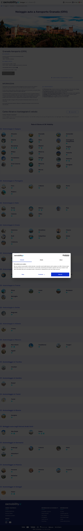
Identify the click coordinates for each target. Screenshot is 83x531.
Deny (23, 274)
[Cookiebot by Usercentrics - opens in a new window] (63, 256)
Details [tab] (41, 259)
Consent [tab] (22, 259)
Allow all (60, 274)
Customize (40, 274)
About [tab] (61, 259)
